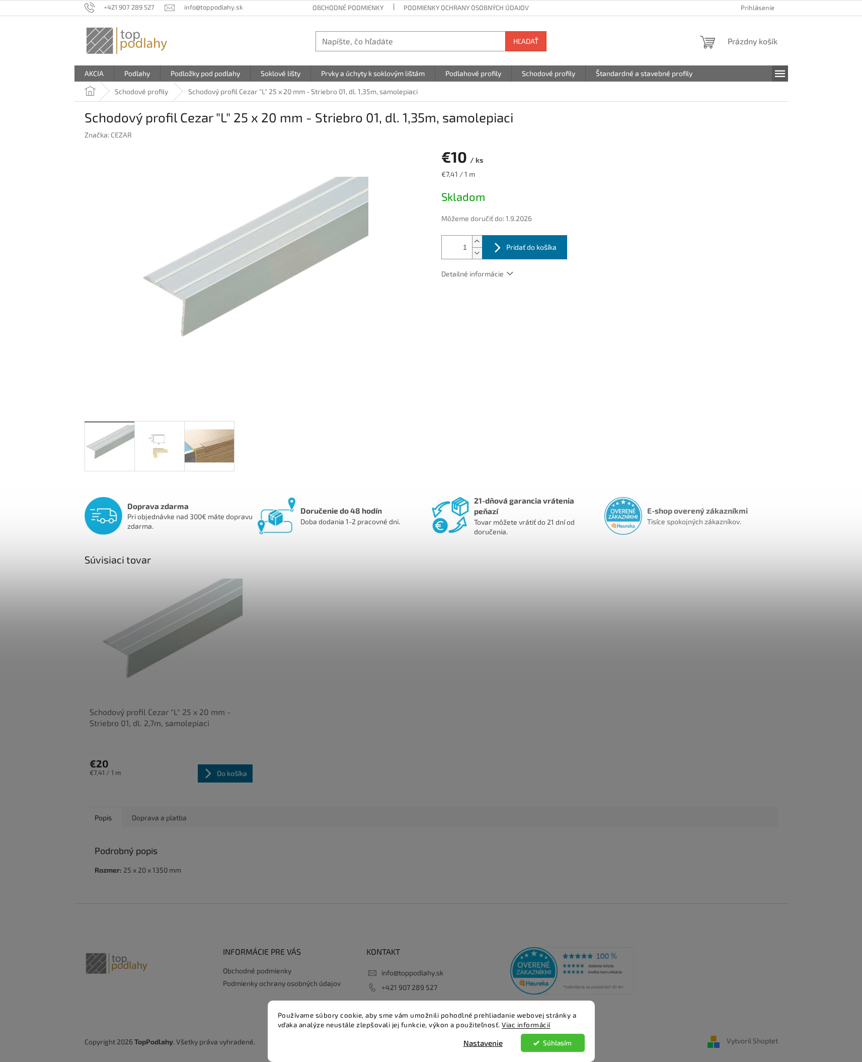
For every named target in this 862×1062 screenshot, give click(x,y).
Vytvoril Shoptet (752, 1040)
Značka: (108, 134)
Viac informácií (526, 1025)
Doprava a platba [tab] (159, 817)
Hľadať (525, 41)
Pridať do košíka (531, 247)
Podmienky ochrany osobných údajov (466, 8)
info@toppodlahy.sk (412, 972)
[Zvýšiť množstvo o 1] (477, 241)
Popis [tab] (103, 817)
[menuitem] (94, 73)
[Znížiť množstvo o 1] (477, 253)
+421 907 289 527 (409, 987)
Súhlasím (557, 1043)
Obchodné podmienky (347, 8)
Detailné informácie (472, 273)
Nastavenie (483, 1042)
